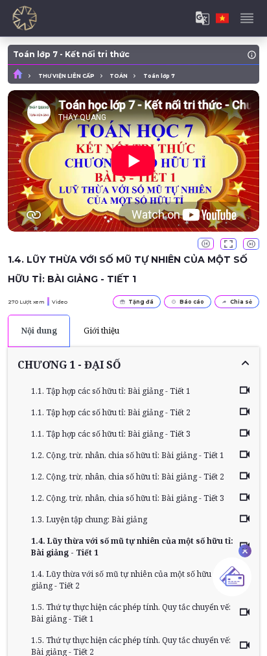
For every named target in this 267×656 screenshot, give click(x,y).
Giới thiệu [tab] (101, 330)
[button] (133, 364)
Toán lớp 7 (159, 76)
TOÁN (119, 76)
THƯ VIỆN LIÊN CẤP (66, 76)
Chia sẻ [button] (241, 301)
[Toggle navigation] (247, 18)
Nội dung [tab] (39, 330)
